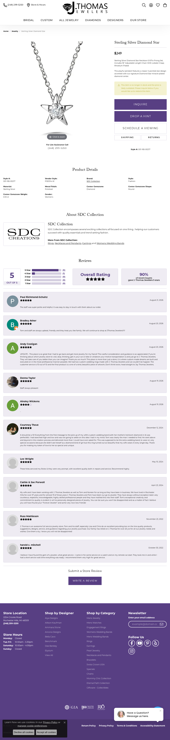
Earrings (86, 243)
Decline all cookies (23, 732)
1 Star (28, 283)
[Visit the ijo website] (87, 707)
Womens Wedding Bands (110, 243)
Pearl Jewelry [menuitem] (93, 650)
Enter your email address (141, 617)
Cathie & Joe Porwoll (32, 482)
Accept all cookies (46, 732)
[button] (144, 5)
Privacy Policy (106, 725)
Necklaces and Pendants (68, 243)
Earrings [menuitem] (91, 646)
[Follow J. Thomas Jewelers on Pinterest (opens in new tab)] (147, 643)
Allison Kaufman (53, 622)
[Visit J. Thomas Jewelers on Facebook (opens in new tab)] (131, 643)
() (64, 270)
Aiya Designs (51, 618)
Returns (154, 138)
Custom (47, 20)
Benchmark (51, 641)
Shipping (127, 138)
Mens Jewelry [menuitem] (93, 618)
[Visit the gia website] (71, 707)
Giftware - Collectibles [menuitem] (97, 687)
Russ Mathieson (29, 516)
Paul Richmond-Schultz (33, 297)
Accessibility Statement (152, 725)
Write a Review (85, 580)
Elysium (49, 650)
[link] (13, 5)
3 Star (28, 277)
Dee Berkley (51, 646)
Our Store (138, 20)
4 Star (28, 273)
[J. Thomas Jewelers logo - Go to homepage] (85, 8)
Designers (115, 20)
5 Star (28, 270)
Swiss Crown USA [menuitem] (96, 664)
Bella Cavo (50, 636)
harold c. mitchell (30, 545)
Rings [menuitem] (89, 641)
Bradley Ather (28, 320)
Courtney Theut (29, 425)
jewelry (15, 31)
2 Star (28, 280)
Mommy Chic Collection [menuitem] (99, 678)
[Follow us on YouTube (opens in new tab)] (139, 643)
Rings (51, 243)
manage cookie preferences (32, 725)
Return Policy (89, 725)
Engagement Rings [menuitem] (96, 627)
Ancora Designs (53, 632)
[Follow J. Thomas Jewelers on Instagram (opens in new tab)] (131, 651)
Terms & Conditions (127, 725)
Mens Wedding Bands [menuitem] (98, 636)
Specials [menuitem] (91, 669)
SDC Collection (93, 181)
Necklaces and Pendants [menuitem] (99, 655)
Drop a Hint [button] (140, 116)
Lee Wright (27, 459)
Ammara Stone (52, 627)
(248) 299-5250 (57, 148)
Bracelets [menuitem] (91, 660)
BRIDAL (28, 20)
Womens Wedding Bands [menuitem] (99, 632)
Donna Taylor (28, 378)
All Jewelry (69, 20)
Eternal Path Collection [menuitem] (98, 683)
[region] (57, 91)
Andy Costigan (28, 344)
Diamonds (93, 20)
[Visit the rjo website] (101, 707)
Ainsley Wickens (30, 401)
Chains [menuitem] (90, 674)
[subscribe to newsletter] (161, 624)
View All (49, 655)
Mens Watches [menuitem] (94, 622)
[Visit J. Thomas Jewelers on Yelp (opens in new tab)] (155, 643)
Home (5, 31)
